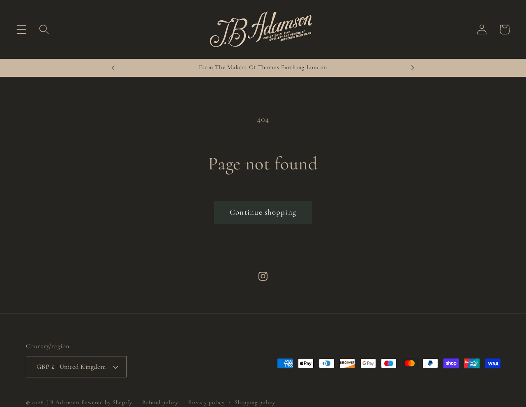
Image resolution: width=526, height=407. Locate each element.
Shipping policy (255, 402)
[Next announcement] (413, 68)
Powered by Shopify (106, 402)
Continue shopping (263, 212)
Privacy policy (206, 402)
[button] (21, 29)
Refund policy (160, 402)
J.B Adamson (63, 402)
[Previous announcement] (113, 68)
